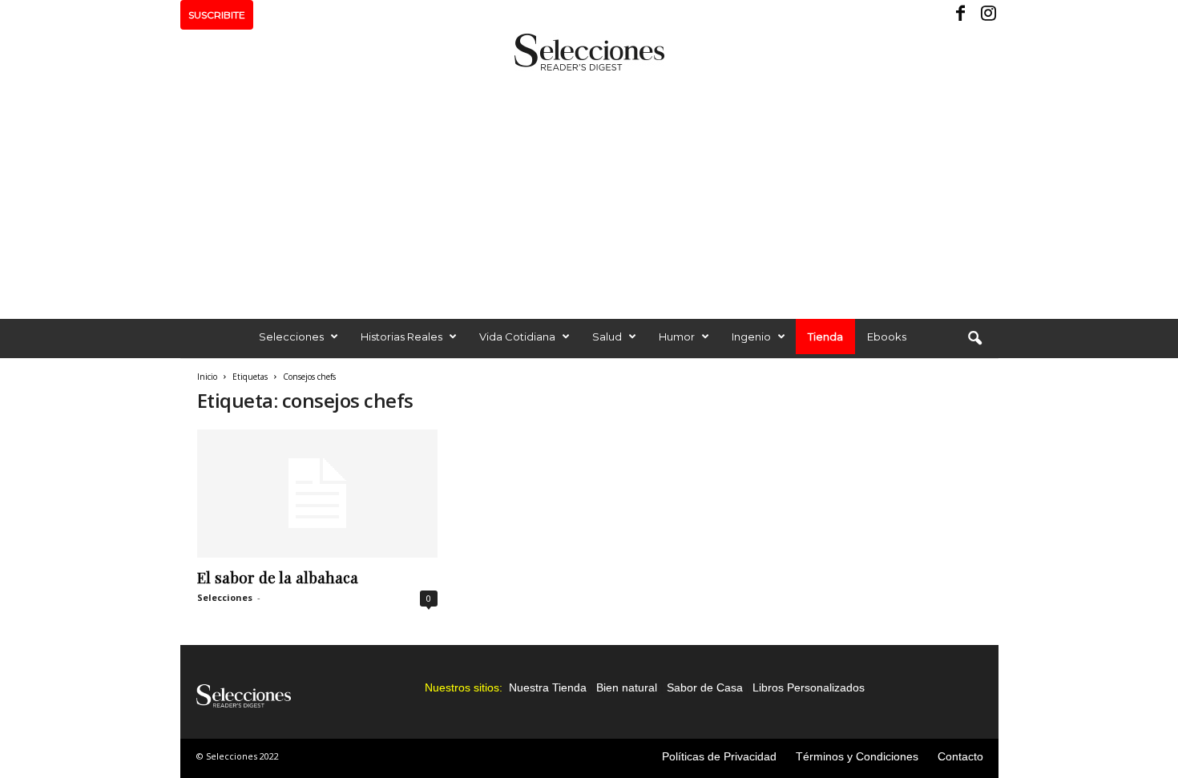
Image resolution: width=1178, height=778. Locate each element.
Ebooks (886, 336)
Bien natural (626, 687)
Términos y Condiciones (857, 756)
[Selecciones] (589, 52)
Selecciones (291, 336)
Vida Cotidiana (517, 336)
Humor (677, 336)
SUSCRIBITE (216, 15)
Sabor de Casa (705, 687)
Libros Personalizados (808, 687)
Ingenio (751, 336)
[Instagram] (986, 15)
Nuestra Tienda (548, 687)
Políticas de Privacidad (719, 756)
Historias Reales (401, 336)
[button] (974, 339)
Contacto (960, 756)
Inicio (207, 376)
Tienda (825, 336)
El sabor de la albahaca (277, 576)
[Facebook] (961, 15)
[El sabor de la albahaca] (317, 493)
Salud (607, 336)
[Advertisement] (589, 191)
